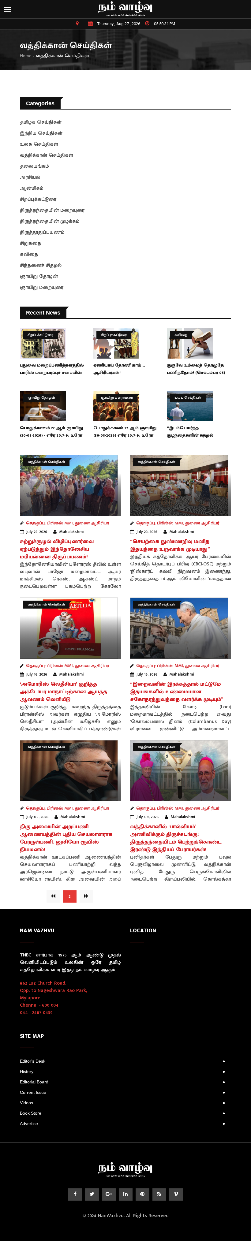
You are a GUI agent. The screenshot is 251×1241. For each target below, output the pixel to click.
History (122, 1071)
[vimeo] (176, 1194)
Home (26, 55)
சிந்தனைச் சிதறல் (41, 265)
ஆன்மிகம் (31, 188)
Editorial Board (122, 1081)
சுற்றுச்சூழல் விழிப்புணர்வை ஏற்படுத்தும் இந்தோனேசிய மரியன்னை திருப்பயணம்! (57, 549)
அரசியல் (30, 177)
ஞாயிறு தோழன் (39, 276)
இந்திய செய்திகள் (41, 133)
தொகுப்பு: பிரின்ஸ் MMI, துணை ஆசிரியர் (67, 523)
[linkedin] (126, 1194)
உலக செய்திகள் (39, 144)
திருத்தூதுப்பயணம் (42, 232)
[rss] (159, 1194)
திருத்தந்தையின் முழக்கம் (50, 221)
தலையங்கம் (34, 166)
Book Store (122, 1113)
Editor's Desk (122, 1061)
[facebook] (75, 1194)
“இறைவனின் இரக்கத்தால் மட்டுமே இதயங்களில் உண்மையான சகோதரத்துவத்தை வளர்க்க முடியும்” (176, 692)
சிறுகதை (30, 243)
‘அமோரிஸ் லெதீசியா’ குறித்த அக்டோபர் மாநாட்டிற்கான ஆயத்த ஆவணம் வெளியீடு (63, 692)
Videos (122, 1102)
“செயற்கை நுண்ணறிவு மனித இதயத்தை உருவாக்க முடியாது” (170, 545)
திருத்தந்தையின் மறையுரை (52, 210)
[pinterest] (142, 1194)
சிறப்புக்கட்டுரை (38, 199)
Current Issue (122, 1092)
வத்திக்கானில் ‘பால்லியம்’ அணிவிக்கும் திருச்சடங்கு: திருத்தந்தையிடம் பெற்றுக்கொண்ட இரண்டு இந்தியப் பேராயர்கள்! (176, 838)
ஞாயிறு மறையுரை (41, 287)
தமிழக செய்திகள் (41, 122)
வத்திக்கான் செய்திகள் (46, 155)
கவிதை (29, 254)
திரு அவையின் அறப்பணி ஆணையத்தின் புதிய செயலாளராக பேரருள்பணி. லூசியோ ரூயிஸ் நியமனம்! (66, 838)
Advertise (122, 1123)
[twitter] (92, 1194)
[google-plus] (109, 1194)
